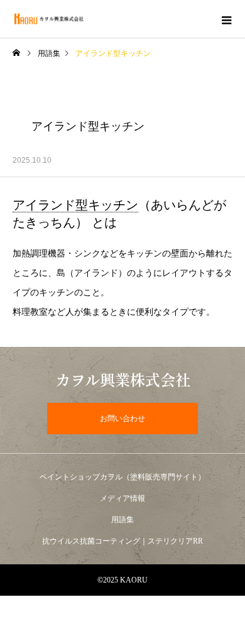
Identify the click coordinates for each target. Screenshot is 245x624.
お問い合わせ (122, 418)
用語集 (49, 53)
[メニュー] (226, 19)
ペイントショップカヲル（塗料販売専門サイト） (122, 477)
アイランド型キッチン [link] (75, 205)
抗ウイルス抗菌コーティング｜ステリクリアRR (122, 541)
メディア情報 (122, 498)
